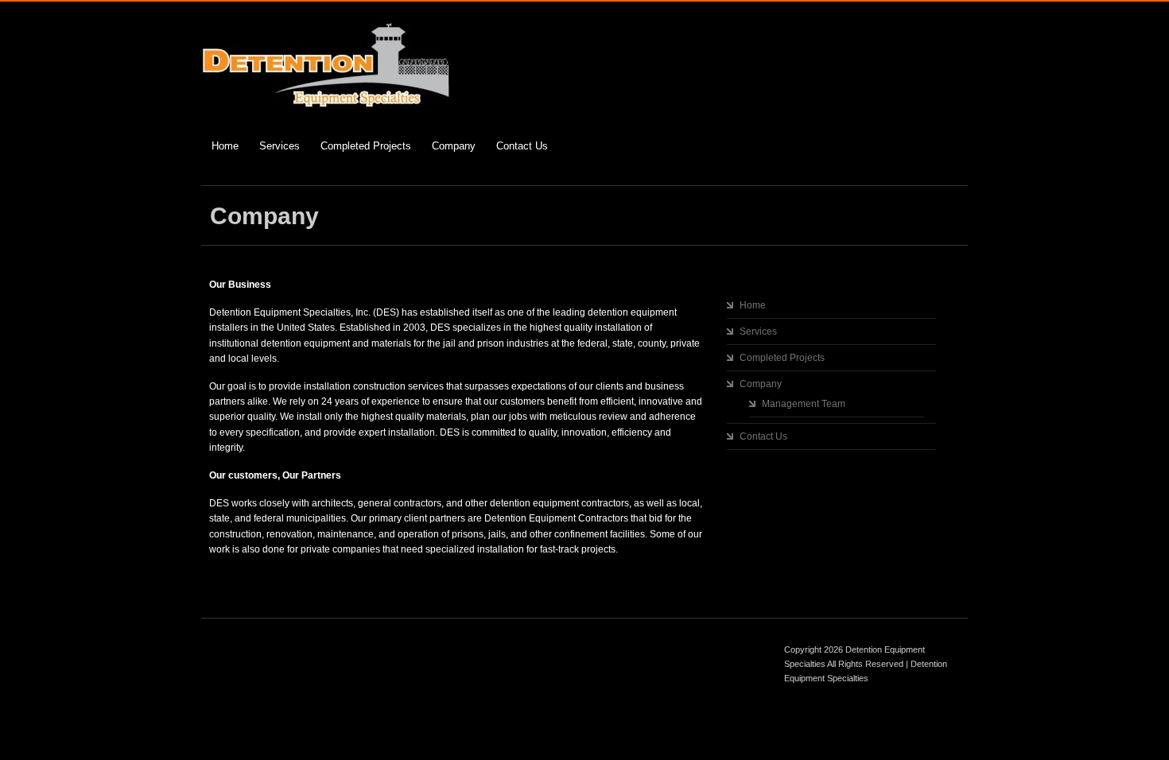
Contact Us (522, 146)
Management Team (803, 403)
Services (279, 146)
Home (225, 146)
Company (454, 146)
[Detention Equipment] (326, 105)
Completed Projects (365, 146)
